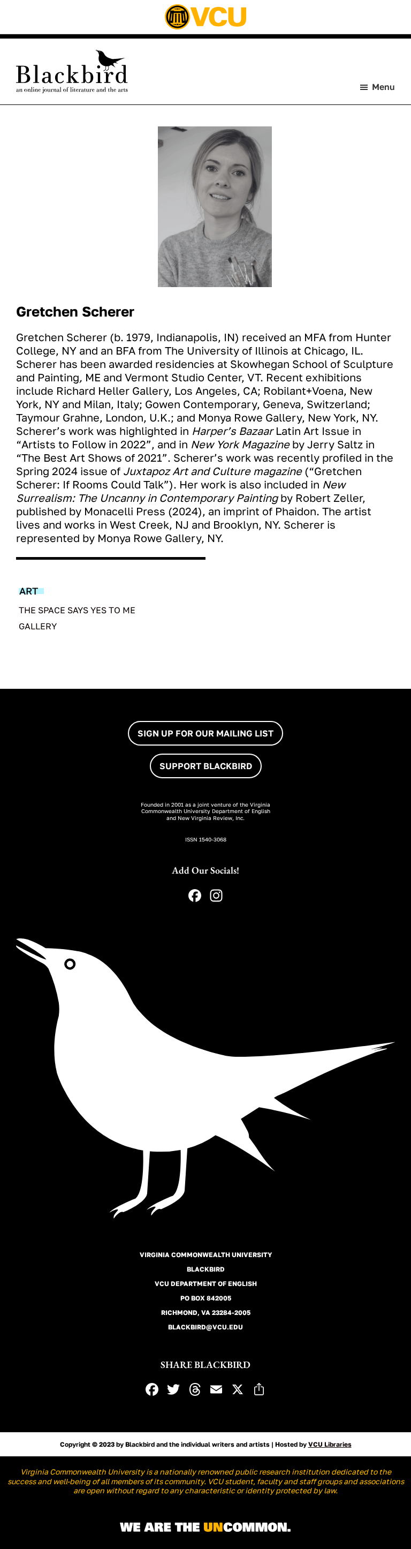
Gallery (38, 626)
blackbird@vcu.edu (205, 1327)
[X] (237, 1390)
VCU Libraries (330, 1444)
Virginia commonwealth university (206, 1255)
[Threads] (195, 1390)
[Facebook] (195, 896)
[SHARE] (259, 1390)
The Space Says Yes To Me (77, 610)
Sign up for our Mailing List (205, 733)
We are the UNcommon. (205, 1527)
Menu (383, 86)
